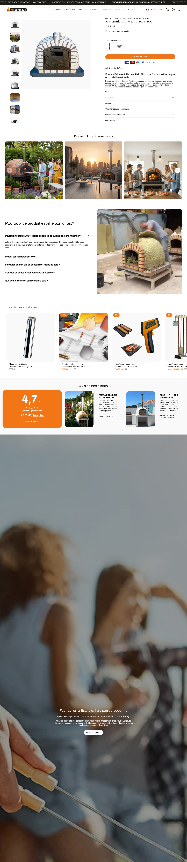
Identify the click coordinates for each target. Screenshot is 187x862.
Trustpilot (38, 415)
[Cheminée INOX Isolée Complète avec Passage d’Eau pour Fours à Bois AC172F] (30, 337)
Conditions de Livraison (115, 115)
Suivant (183, 337)
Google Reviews (34, 410)
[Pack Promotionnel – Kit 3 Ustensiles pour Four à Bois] (136, 337)
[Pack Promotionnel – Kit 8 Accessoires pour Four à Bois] (83, 337)
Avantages (109, 97)
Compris (108, 103)
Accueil (108, 18)
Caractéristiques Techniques (117, 109)
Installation (110, 120)
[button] (56, 9)
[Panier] (179, 9)
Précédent (22, 54)
